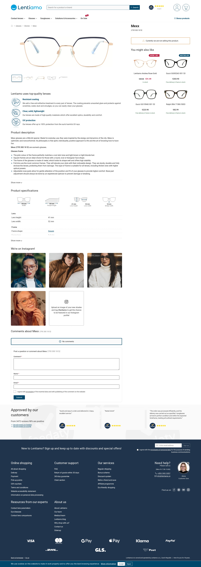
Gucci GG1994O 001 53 (145, 104)
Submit (19, 397)
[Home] (12, 25)
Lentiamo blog (60, 519)
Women (27, 26)
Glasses (18, 26)
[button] (17, 78)
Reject (129, 564)
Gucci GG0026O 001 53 (175, 73)
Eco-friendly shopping (106, 487)
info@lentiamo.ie (163, 476)
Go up (27, 558)
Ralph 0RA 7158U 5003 (175, 104)
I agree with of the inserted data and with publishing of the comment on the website (51, 392)
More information (108, 563)
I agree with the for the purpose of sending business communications (164, 451)
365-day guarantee (61, 476)
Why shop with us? (61, 523)
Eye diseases (16, 511)
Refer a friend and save (107, 480)
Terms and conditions (19, 487)
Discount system (104, 476)
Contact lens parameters (20, 508)
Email (16, 383)
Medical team (59, 515)
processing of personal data (161, 450)
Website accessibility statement (23, 491)
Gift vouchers (16, 484)
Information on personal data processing (27, 495)
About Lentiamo (60, 508)
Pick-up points (16, 480)
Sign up (186, 445)
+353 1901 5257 (164, 473)
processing (30, 392)
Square (51, 231)
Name (16, 374)
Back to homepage (17, 558)
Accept (121, 564)
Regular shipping (104, 469)
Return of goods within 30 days (66, 472)
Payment (14, 476)
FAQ (56, 469)
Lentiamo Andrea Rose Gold (145, 73)
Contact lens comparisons (21, 515)
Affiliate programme (106, 484)
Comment (18, 356)
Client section (59, 480)
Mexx (35, 26)
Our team (58, 511)
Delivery (14, 472)
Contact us (58, 526)
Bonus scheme (104, 472)
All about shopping (18, 469)
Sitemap (57, 530)
